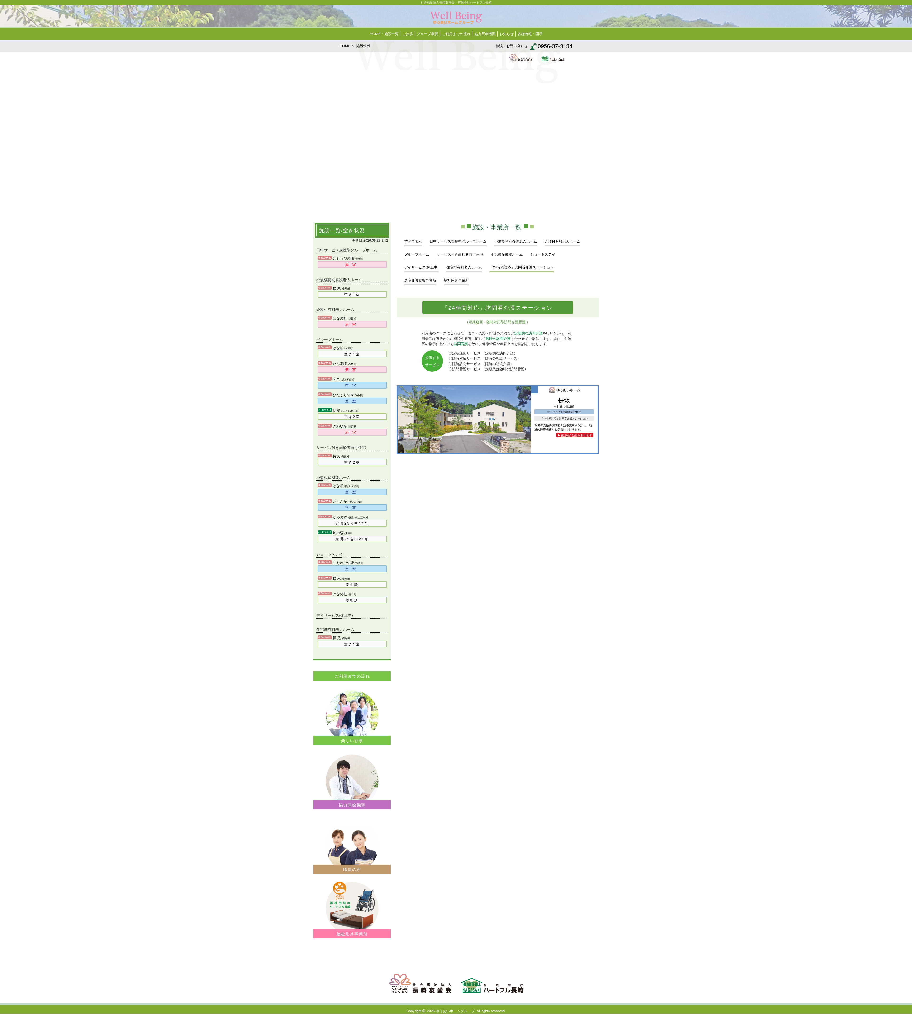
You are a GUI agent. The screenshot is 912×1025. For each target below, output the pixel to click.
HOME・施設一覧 (384, 33)
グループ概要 (427, 33)
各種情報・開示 (530, 33)
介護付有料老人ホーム (562, 241)
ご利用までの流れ (456, 33)
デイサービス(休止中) (421, 266)
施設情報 (363, 45)
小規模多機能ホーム (507, 254)
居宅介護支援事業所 (420, 279)
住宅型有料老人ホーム (464, 266)
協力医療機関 (485, 33)
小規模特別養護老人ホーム (515, 241)
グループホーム (416, 254)
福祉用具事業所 (456, 279)
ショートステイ (542, 254)
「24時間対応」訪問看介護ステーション (521, 266)
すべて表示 (413, 241)
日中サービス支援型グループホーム (458, 241)
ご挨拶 (407, 33)
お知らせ (506, 33)
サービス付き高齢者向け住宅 (460, 254)
